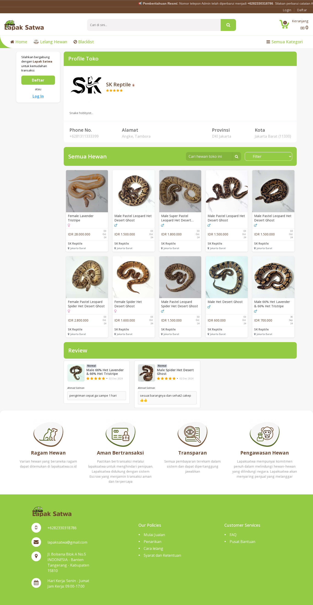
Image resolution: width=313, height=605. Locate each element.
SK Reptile (75, 243)
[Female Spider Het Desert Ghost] (133, 277)
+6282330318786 (62, 527)
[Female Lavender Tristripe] (87, 191)
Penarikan (152, 541)
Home (20, 41)
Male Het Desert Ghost (225, 302)
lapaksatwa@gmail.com (67, 542)
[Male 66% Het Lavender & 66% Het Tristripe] (273, 277)
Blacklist (85, 41)
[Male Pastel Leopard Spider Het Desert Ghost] (180, 277)
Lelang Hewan (53, 41)
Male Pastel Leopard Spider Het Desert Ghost (179, 304)
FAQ (233, 534)
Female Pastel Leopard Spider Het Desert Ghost (86, 304)
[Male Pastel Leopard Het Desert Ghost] (133, 191)
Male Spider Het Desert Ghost (175, 372)
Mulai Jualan (154, 534)
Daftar (38, 80)
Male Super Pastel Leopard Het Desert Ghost (176, 218)
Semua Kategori (286, 41)
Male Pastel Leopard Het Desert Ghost (133, 218)
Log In (38, 96)
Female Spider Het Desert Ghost (128, 304)
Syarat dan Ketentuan (162, 555)
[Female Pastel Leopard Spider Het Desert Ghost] (87, 277)
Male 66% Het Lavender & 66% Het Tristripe (272, 304)
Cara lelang (153, 548)
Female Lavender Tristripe (80, 218)
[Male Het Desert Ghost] (227, 277)
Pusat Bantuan (242, 541)
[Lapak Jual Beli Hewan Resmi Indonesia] (23, 25)
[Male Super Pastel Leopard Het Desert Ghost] (180, 191)
